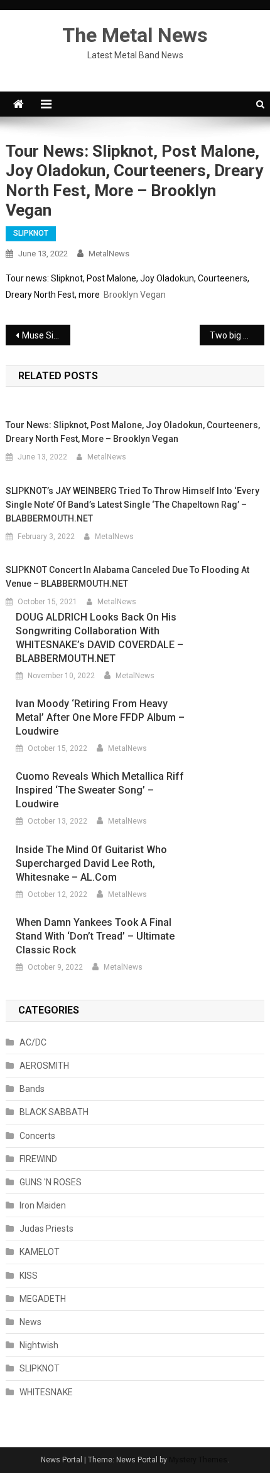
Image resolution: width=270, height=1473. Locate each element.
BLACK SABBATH (54, 1112)
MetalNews (109, 253)
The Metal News (135, 35)
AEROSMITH (44, 1066)
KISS (28, 1276)
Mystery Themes (198, 1459)
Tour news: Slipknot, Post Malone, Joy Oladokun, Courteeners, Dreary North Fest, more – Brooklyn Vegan (133, 432)
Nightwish (38, 1345)
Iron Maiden (42, 1205)
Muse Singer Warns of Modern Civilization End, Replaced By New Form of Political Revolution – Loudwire (46, 335)
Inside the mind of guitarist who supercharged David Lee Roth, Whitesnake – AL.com (91, 863)
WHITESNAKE (46, 1392)
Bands (32, 1089)
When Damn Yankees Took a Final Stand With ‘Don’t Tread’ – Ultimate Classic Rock (95, 936)
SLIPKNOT (30, 233)
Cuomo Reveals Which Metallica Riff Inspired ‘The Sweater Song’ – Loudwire (100, 790)
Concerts (37, 1136)
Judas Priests (46, 1229)
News (30, 1322)
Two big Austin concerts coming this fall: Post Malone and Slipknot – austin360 (237, 335)
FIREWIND (38, 1159)
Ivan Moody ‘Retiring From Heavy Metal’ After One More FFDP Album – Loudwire (100, 717)
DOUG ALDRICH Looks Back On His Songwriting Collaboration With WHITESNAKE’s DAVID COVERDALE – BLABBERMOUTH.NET (99, 637)
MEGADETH (42, 1299)
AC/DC (32, 1042)
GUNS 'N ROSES (50, 1182)
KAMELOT (39, 1252)
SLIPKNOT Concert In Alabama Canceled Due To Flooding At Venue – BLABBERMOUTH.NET (127, 577)
